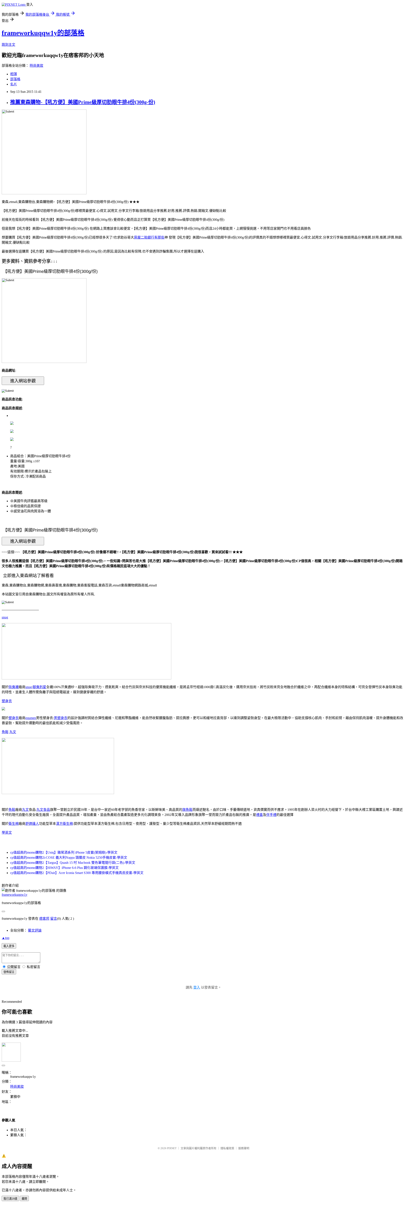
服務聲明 (243, 1148)
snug (5, 617)
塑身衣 (7, 701)
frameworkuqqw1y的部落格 (43, 33)
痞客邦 (44, 918)
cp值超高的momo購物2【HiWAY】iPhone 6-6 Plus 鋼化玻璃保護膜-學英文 (64, 867)
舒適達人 (32, 823)
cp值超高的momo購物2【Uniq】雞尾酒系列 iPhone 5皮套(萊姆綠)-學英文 (63, 852)
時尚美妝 (36, 65)
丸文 (12, 732)
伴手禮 (271, 815)
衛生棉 (13, 823)
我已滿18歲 (10, 1198)
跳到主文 (8, 44)
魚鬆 (5, 732)
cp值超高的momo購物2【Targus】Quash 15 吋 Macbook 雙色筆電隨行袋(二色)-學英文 (72, 862)
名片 (13, 84)
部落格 (15, 79)
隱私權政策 (227, 1148)
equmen (30, 718)
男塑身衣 (60, 718)
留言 (53, 918)
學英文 (7, 832)
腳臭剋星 (39, 687)
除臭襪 (13, 687)
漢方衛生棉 (64, 823)
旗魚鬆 (187, 809)
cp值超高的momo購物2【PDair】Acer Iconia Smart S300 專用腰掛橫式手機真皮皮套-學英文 (77, 873)
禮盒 (259, 815)
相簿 (13, 74)
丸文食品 (43, 809)
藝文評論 (35, 930)
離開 (24, 1198)
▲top (5, 938)
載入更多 (8, 946)
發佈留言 (8, 972)
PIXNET (172, 1148)
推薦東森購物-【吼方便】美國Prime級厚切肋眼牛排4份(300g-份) (82, 102)
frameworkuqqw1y (14, 894)
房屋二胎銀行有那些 (149, 237)
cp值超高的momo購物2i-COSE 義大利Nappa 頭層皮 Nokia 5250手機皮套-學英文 (68, 857)
